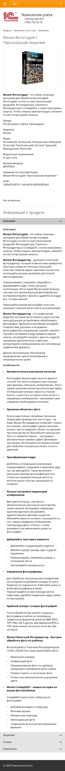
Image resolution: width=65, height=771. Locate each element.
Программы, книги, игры (25, 30)
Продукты (7, 30)
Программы (43, 30)
